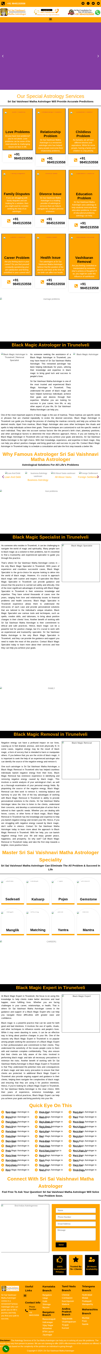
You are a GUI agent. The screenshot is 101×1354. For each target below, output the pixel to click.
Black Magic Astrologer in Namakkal (51, 1131)
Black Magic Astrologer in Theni (84, 1117)
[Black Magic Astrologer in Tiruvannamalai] (70, 1150)
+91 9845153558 (16, 3)
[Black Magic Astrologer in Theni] (70, 1117)
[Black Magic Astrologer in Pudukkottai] (36, 1145)
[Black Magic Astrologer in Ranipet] (36, 1155)
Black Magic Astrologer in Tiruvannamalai (84, 1150)
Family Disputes (17, 194)
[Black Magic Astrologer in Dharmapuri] (2, 1141)
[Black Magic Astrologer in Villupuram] (70, 1165)
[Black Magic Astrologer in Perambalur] (36, 1141)
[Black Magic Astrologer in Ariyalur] (2, 1117)
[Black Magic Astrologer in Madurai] (36, 1117)
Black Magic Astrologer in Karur (17, 1170)
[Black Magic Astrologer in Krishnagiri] (36, 1112)
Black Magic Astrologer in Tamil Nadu (17, 1112)
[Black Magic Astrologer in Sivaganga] (36, 1165)
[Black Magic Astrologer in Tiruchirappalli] (70, 1126)
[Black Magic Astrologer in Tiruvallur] (70, 1145)
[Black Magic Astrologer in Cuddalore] (2, 1136)
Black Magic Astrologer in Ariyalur (17, 1117)
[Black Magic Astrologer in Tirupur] (70, 1141)
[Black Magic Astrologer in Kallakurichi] (2, 1155)
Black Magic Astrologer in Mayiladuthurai (51, 1122)
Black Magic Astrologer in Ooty (51, 1136)
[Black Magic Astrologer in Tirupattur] (70, 1136)
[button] (51, 19)
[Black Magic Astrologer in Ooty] (36, 1136)
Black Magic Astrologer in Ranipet (51, 1155)
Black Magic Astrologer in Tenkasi (51, 1170)
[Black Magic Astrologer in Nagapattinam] (36, 1126)
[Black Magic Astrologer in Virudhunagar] (70, 1170)
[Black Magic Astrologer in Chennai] (2, 1126)
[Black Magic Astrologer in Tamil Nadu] (2, 1112)
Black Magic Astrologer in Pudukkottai (51, 1146)
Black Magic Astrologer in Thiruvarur (84, 1155)
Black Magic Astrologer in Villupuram (84, 1165)
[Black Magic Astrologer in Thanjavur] (70, 1112)
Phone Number (32, 1308)
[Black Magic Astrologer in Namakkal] (36, 1131)
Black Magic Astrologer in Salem (51, 1160)
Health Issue (50, 257)
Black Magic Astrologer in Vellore (84, 1160)
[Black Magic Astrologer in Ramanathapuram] (36, 1150)
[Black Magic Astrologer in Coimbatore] (2, 1131)
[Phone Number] (26, 1310)
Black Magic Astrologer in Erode (17, 1150)
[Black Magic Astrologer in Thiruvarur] (70, 1155)
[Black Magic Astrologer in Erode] (2, 1150)
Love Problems (18, 132)
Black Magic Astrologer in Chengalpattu (17, 1122)
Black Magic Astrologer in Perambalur (51, 1141)
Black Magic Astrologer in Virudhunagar (84, 1170)
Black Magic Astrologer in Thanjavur (84, 1112)
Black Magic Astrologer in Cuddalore (17, 1136)
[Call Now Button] (5, 1348)
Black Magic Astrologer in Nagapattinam (51, 1126)
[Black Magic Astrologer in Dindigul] (2, 1145)
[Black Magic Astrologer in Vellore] (70, 1160)
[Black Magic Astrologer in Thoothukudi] (70, 1121)
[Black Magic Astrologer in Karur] (2, 1170)
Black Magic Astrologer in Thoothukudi (84, 1122)
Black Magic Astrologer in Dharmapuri (17, 1141)
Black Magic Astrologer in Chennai (17, 1126)
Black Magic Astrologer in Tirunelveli (84, 1131)
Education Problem (84, 196)
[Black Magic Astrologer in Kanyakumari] (2, 1165)
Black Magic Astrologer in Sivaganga (51, 1165)
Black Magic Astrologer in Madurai (51, 1117)
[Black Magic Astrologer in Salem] (36, 1160)
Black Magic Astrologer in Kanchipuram (17, 1160)
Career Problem (16, 258)
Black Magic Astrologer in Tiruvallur (84, 1146)
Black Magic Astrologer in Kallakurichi (17, 1155)
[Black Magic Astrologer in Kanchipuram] (2, 1160)
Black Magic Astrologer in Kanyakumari (17, 1165)
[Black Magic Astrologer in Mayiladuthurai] (36, 1121)
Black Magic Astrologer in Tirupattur (84, 1136)
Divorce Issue (51, 194)
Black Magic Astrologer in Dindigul (17, 1146)
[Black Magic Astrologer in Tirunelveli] (70, 1131)
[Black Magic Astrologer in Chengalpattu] (2, 1121)
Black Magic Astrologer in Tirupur (84, 1141)
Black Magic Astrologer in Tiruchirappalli (84, 1126)
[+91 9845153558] (3, 3)
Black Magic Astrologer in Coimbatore (17, 1131)
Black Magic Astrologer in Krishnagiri (51, 1112)
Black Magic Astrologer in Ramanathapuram (50, 1151)
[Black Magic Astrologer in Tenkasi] (36, 1170)
